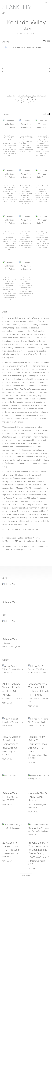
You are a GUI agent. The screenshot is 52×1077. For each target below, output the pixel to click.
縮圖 (48, 41)
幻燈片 (44, 41)
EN (46, 2)
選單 (4, 13)
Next (50, 70)
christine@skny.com (36, 541)
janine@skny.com (23, 550)
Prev (2, 70)
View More (7, 703)
